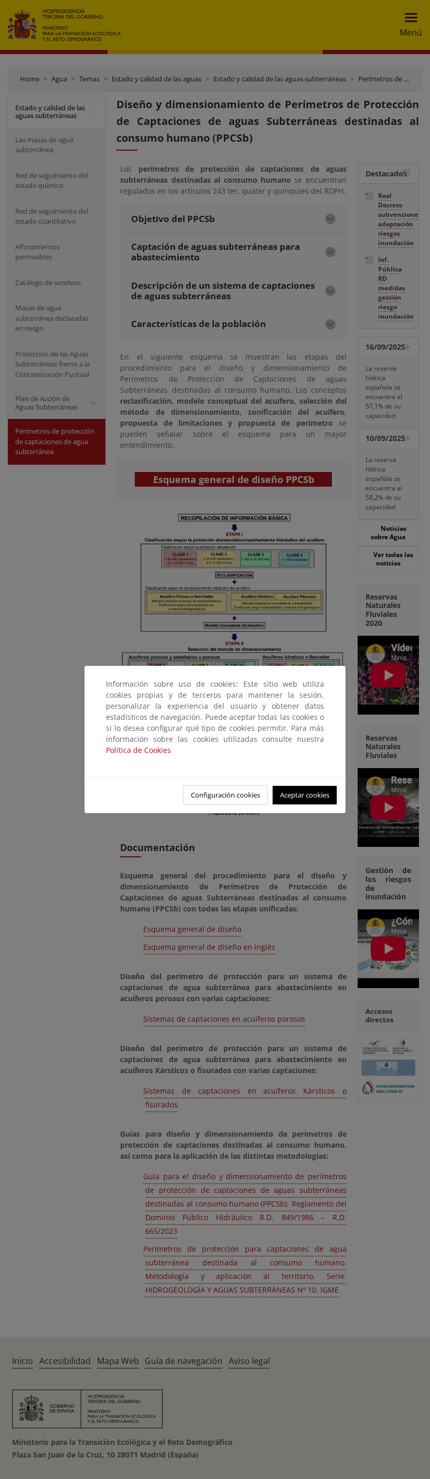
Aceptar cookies (304, 795)
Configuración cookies (225, 795)
